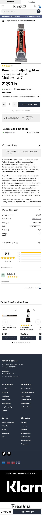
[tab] (11, 63)
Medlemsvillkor (25, 403)
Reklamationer (25, 437)
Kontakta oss (6, 389)
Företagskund (6, 403)
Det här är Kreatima (8, 422)
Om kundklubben (26, 389)
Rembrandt (31, 20)
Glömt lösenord (26, 399)
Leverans (24, 426)
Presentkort (25, 444)
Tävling (4, 429)
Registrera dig (25, 396)
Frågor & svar (6, 399)
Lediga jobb (5, 433)
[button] (4, 104)
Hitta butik (5, 392)
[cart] (39, 6)
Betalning (24, 422)
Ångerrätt (24, 429)
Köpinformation (26, 440)
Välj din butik (10, 133)
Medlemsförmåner (27, 407)
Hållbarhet (5, 426)
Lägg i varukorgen (29, 104)
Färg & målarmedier (12, 20)
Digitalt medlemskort (27, 392)
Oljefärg (23, 20)
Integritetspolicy (7, 407)
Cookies (4, 410)
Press (3, 437)
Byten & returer (26, 433)
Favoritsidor (5, 396)
